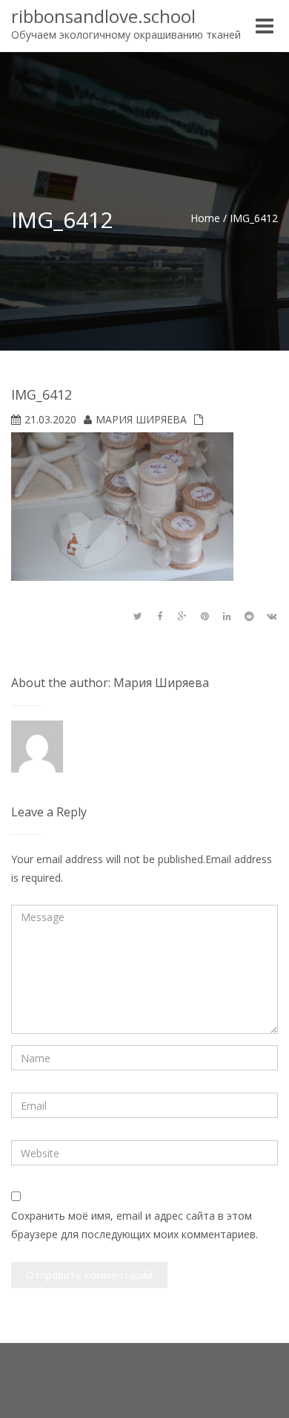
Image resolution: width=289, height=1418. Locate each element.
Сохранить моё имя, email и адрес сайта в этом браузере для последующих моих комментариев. (134, 1225)
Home (205, 218)
